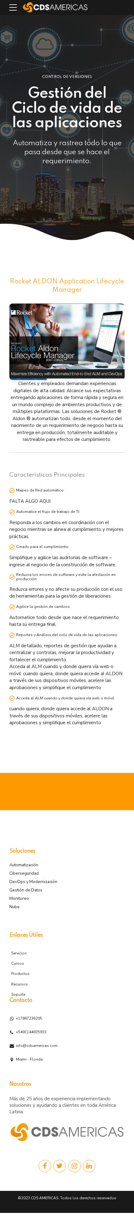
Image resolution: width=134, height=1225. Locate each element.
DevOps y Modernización (33, 882)
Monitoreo (19, 898)
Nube (14, 907)
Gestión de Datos (25, 890)
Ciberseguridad (24, 873)
